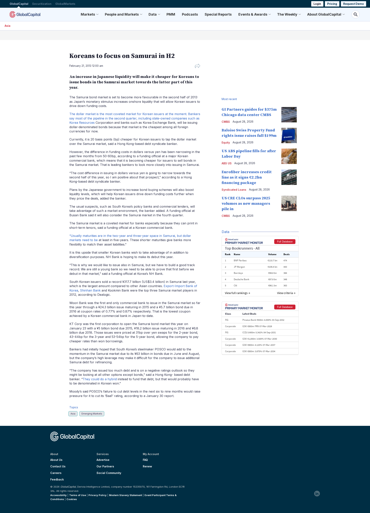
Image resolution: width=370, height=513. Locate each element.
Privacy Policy (97, 495)
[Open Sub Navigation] (97, 14)
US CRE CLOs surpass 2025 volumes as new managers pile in (246, 203)
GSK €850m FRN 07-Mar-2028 (257, 326)
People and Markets (122, 14)
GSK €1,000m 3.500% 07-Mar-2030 (259, 338)
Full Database (285, 241)
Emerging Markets (92, 413)
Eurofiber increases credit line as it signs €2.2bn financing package (247, 177)
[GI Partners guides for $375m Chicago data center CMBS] (289, 114)
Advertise (103, 460)
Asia (7, 25)
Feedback (57, 479)
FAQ (145, 460)
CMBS (226, 121)
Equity (226, 142)
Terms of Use (77, 495)
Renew (147, 466)
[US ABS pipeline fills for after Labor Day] (289, 156)
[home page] (25, 14)
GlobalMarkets (65, 3)
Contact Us (58, 466)
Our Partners (105, 466)
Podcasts (190, 14)
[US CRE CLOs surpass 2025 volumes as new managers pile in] (289, 203)
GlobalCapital (19, 3)
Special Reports (218, 14)
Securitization (41, 3)
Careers (55, 473)
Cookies (71, 499)
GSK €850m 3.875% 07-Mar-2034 (258, 351)
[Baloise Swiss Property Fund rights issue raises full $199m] (289, 135)
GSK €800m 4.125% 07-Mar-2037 (258, 345)
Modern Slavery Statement (125, 495)
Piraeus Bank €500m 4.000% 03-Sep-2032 (263, 320)
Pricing (332, 3)
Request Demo (353, 3)
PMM (170, 14)
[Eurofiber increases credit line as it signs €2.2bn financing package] (289, 177)
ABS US (227, 163)
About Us (56, 460)
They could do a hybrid (100, 379)
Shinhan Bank (90, 290)
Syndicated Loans (234, 189)
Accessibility (58, 495)
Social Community (109, 473)
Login (317, 3)
